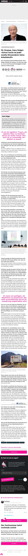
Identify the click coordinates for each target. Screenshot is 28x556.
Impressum (20, 550)
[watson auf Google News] (24, 70)
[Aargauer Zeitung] (14, 83)
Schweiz (3, 21)
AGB (25, 550)
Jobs (16, 550)
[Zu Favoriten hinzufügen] (14, 70)
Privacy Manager (17, 552)
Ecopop (22, 442)
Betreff (2, 470)
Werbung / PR (11, 550)
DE (20, 1)
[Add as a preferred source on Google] (19, 70)
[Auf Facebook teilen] (3, 70)
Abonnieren (14, 452)
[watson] (4, 1)
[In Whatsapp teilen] (6, 70)
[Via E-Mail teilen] (8, 70)
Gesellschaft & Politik (11, 21)
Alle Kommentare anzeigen (14, 520)
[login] (2, 554)
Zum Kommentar (8, 515)
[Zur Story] (14, 534)
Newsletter (4, 550)
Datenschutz (10, 552)
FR (23, 1)
